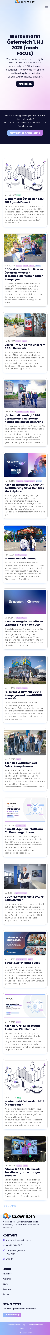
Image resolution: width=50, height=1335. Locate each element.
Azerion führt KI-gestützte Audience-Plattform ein (23, 1027)
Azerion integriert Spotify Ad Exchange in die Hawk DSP (24, 623)
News (32, 266)
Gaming (20, 481)
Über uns (7, 1289)
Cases (18, 266)
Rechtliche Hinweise (35, 1325)
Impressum (22, 1328)
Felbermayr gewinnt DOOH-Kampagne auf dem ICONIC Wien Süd (23, 695)
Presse (38, 266)
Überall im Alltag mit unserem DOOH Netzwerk (25, 346)
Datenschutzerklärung (16, 1325)
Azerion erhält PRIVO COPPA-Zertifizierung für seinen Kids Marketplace (24, 488)
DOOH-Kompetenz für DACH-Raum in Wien (24, 898)
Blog (18, 195)
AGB (31, 1328)
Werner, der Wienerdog (20, 558)
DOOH (25, 266)
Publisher (7, 1278)
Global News (29, 481)
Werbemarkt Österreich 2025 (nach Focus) (24, 1103)
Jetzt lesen (25, 83)
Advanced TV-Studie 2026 (22, 963)
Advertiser (7, 1273)
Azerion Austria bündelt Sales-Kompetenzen (21, 764)
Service (6, 1294)
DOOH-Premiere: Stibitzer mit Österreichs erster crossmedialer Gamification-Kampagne (25, 274)
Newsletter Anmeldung (25, 133)
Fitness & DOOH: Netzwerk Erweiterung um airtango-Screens (22, 1172)
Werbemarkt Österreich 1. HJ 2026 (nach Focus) (25, 45)
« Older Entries (9, 1205)
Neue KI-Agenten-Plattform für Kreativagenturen (24, 830)
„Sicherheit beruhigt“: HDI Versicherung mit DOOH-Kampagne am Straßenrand (24, 419)
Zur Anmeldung (11, 1314)
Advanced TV (21, 959)
